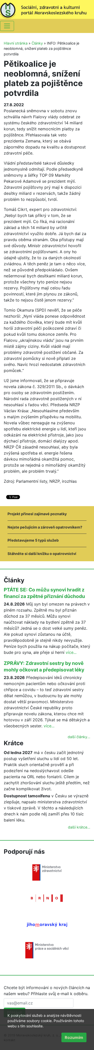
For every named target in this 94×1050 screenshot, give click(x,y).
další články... (79, 737)
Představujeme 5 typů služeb (33, 540)
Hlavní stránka (16, 43)
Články (37, 43)
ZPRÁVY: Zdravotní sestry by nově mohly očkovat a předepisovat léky (44, 666)
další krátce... (79, 827)
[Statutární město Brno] (47, 897)
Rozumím (74, 1037)
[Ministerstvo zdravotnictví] (47, 872)
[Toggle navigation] (7, 26)
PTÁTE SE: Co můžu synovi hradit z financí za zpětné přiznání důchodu (44, 593)
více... (71, 652)
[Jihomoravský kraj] (47, 924)
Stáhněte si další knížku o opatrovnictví (42, 553)
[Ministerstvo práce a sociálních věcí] (47, 949)
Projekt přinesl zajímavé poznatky (37, 514)
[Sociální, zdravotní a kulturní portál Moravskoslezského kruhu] (47, 9)
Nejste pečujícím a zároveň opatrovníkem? (45, 527)
